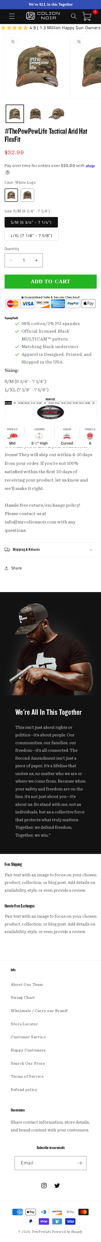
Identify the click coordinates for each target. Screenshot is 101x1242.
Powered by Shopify (67, 1231)
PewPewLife (41, 1231)
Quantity (12, 249)
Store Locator (24, 1024)
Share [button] (16, 568)
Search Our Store (28, 1063)
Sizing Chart (23, 998)
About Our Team (27, 985)
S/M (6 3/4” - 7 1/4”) (31, 222)
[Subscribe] (79, 1163)
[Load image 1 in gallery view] (15, 114)
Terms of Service (27, 1076)
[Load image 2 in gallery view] (35, 114)
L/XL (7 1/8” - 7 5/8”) (31, 235)
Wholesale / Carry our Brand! (39, 1011)
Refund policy (24, 1090)
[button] (11, 16)
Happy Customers (28, 1050)
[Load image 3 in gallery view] (56, 114)
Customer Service (28, 1037)
